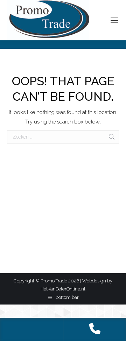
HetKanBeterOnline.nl (63, 289)
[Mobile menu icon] (114, 20)
